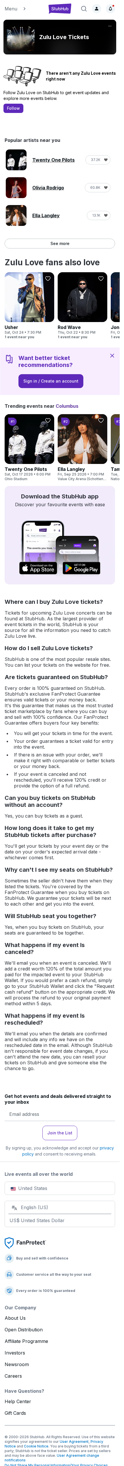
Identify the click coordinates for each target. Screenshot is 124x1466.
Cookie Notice (36, 1446)
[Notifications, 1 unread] (110, 8)
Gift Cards (15, 1413)
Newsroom (17, 1364)
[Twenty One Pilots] (29, 447)
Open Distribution (24, 1329)
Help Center (18, 1401)
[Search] (83, 8)
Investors (15, 1353)
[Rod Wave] (82, 305)
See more (59, 243)
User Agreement (74, 1441)
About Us (15, 1318)
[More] (110, 26)
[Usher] (29, 305)
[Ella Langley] (82, 447)
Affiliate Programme (26, 1341)
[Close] (112, 355)
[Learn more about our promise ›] (25, 1243)
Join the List (59, 1132)
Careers (13, 1376)
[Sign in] (96, 8)
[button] (23, 9)
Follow (13, 108)
